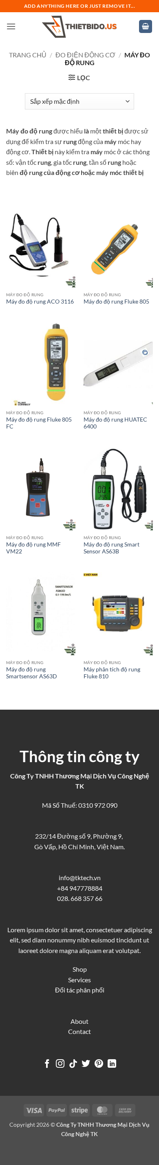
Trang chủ (27, 55)
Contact (79, 1031)
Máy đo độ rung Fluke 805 (116, 301)
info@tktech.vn (80, 877)
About (79, 1021)
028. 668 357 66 (79, 898)
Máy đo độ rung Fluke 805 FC (39, 423)
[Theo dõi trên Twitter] (86, 1064)
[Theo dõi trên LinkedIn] (112, 1064)
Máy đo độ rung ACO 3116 (40, 301)
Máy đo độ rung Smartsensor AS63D (31, 673)
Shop (80, 969)
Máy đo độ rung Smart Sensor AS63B (111, 548)
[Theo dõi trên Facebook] (47, 1064)
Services (79, 980)
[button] (11, 26)
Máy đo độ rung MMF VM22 (33, 548)
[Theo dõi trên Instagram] (60, 1064)
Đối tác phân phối (79, 990)
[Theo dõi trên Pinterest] (99, 1064)
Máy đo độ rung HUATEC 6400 (115, 423)
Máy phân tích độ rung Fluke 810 (112, 673)
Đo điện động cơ (85, 55)
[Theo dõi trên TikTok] (73, 1064)
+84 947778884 (79, 888)
